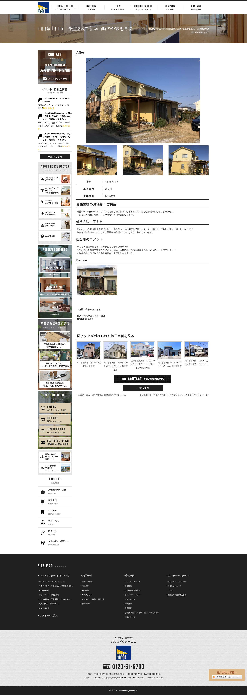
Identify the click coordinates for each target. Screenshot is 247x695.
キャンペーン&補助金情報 (49, 595)
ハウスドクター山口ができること (52, 581)
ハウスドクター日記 (132, 581)
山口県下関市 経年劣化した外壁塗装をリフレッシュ (197, 362)
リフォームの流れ (49, 615)
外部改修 (171, 29)
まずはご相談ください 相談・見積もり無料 (142, 613)
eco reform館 (44, 590)
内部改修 (85, 586)
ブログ (170, 590)
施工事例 (161, 29)
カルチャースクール (178, 575)
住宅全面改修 (87, 581)
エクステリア (87, 595)
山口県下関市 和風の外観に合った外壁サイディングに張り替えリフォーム (174, 395)
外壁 (179, 29)
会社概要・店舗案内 (132, 590)
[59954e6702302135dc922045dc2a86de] (189, 173)
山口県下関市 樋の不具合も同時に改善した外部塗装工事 (116, 366)
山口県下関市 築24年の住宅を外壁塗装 (88, 364)
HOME (152, 29)
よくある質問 (44, 608)
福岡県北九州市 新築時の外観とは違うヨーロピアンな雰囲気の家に (143, 364)
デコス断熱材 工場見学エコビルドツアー (55, 599)
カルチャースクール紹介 (177, 581)
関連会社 (128, 604)
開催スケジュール (174, 586)
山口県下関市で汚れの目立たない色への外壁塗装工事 (170, 364)
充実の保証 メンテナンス (49, 604)
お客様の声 (86, 604)
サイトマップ (130, 599)
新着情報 (128, 586)
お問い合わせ (130, 617)
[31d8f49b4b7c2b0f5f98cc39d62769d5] (143, 173)
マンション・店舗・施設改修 (93, 599)
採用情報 (128, 608)
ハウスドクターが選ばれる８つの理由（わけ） (57, 586)
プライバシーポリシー (133, 595)
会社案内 (130, 575)
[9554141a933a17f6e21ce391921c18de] (97, 173)
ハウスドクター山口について (54, 575)
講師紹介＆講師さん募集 (177, 595)
